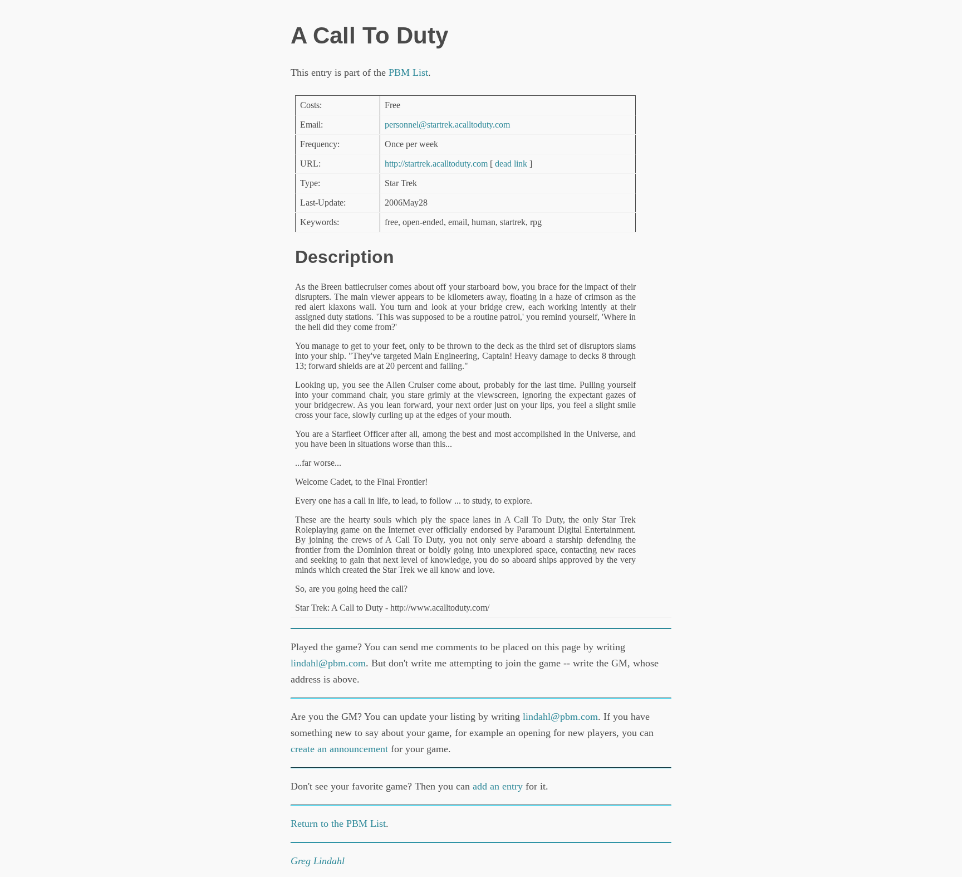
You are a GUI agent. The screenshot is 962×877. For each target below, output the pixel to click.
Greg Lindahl (318, 860)
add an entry (498, 786)
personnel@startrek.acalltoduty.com (447, 124)
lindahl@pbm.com (328, 663)
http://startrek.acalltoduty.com (436, 163)
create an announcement (339, 748)
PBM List (408, 72)
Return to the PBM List (338, 823)
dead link (511, 163)
